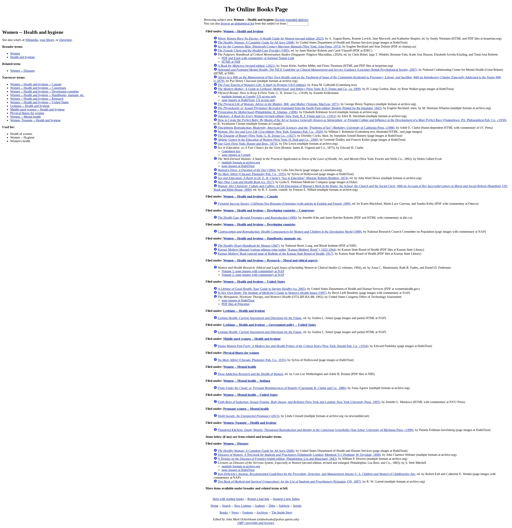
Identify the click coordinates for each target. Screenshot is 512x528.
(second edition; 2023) (270, 38)
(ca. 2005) (262, 288)
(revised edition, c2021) (246, 65)
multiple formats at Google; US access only (249, 96)
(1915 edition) (262, 85)
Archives (262, 512)
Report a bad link (258, 499)
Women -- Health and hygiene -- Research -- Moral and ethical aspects (270, 260)
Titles (271, 505)
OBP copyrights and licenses (255, 523)
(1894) (247, 170)
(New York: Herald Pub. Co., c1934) (293, 346)
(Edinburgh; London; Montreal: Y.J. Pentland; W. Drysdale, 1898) (299, 454)
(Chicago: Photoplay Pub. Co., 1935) (252, 174)
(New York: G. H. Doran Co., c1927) (257, 135)
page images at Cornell (236, 155)
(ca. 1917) (246, 182)
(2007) (249, 245)
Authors (260, 505)
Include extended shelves (291, 19)
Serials (297, 505)
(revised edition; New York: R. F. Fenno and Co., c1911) (277, 116)
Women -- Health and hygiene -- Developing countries (44, 91)
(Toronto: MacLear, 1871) (278, 104)
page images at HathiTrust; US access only (248, 100)
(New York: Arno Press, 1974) (279, 46)
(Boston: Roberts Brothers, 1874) (283, 178)
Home (214, 505)
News (235, 512)
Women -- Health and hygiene (243, 31)
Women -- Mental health (25, 116)
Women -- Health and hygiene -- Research (36, 98)
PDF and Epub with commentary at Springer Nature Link (258, 58)
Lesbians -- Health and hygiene (30, 106)
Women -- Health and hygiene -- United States (39, 102)
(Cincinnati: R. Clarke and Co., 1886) (282, 388)
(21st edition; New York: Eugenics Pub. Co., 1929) (270, 131)
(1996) (257, 217)
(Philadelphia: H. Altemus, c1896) (258, 112)
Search (226, 505)
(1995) (253, 50)
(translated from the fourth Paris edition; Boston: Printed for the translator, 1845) (300, 108)
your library (47, 40)
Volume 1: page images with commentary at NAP (253, 271)
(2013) (248, 416)
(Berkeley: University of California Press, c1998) (306, 127)
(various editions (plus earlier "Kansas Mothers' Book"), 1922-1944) (277, 249)
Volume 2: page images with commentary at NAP (253, 274)
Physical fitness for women (27, 113)
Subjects (284, 505)
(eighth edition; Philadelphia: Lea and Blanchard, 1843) (277, 458)
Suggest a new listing (286, 499)
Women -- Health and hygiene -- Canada (35, 84)
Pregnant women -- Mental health (246, 408)
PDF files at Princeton (235, 304)
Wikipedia (31, 40)
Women (15, 53)
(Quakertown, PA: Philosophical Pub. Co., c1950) (362, 120)
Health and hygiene (22, 57)
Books (224, 512)
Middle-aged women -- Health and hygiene (37, 109)
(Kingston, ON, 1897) (289, 481)
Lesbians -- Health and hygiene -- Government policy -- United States (269, 324)
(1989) (290, 231)
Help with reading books (228, 499)
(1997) (272, 292)
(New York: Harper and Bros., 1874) (247, 143)
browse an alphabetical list (237, 23)
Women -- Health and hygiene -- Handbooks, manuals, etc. (47, 95)
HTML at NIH (231, 61)
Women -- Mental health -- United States (250, 394)
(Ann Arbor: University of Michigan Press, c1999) (315, 430)
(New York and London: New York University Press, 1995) (299, 402)
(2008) (256, 42)
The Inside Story (281, 512)
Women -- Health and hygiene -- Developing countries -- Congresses (268, 210)
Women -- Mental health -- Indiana (246, 380)
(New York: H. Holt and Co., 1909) (268, 139)
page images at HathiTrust (238, 166)
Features (247, 512)
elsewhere (65, 40)
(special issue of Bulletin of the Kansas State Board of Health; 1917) (275, 253)
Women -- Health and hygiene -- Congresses (38, 88)
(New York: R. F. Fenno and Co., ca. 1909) (289, 89)
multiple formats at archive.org (241, 162)
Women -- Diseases (22, 70)
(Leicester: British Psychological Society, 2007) (317, 69)
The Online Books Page (256, 9)
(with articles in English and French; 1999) (284, 203)
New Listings (242, 505)
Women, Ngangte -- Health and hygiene (35, 120)
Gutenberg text (231, 151)
